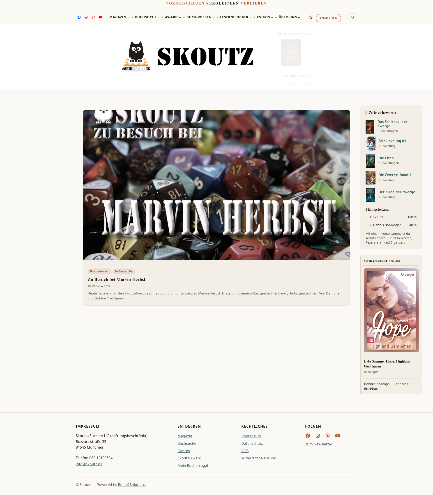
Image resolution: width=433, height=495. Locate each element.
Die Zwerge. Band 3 (394, 175)
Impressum (251, 435)
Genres (183, 450)
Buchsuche (186, 443)
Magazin (184, 435)
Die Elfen (386, 158)
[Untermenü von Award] (180, 17)
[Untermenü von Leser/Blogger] (250, 17)
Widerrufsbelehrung (258, 458)
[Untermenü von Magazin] (128, 17)
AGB (245, 450)
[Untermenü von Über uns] (299, 17)
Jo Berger (371, 372)
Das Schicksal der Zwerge (392, 124)
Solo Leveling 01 (392, 141)
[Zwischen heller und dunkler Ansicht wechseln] (311, 17)
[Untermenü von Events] (272, 17)
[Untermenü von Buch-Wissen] (213, 17)
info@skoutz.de (89, 463)
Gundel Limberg (297, 75)
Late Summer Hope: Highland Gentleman (387, 364)
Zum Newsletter (318, 444)
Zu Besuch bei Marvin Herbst (116, 279)
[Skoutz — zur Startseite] (187, 57)
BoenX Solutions (132, 484)
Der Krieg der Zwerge (396, 192)
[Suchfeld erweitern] (352, 17)
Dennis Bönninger (387, 225)
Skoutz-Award (99, 271)
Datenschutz (252, 443)
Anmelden (328, 18)
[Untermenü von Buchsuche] (158, 17)
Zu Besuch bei (124, 271)
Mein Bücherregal (192, 465)
